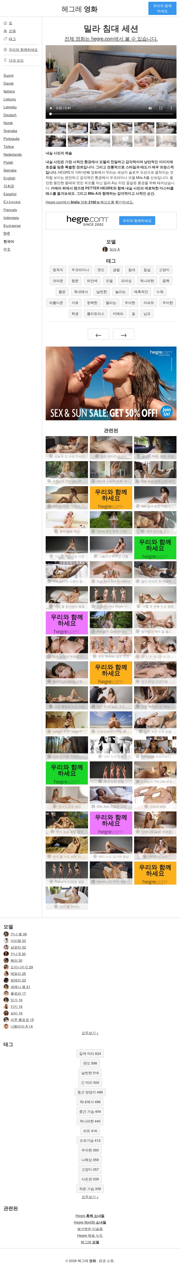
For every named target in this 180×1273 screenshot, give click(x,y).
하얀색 (92, 280)
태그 (12, 38)
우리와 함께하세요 (162, 8)
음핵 (165, 280)
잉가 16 (16, 999)
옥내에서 (81, 291)
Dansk (9, 83)
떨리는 (111, 302)
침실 (147, 269)
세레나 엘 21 (20, 986)
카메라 (118, 313)
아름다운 (56, 302)
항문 (75, 280)
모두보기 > (90, 1032)
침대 (131, 269)
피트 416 (90, 1130)
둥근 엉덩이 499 (90, 1092)
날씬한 (101, 291)
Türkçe (9, 146)
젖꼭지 (58, 269)
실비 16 (16, 1013)
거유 (75, 302)
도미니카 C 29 (22, 966)
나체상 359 (90, 1159)
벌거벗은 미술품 (90, 1228)
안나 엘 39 (19, 934)
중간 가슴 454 (90, 1111)
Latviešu (10, 107)
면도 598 (90, 1063)
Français (10, 209)
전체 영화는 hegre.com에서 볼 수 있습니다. (111, 38)
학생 (75, 313)
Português (12, 138)
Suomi (9, 75)
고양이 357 (90, 1169)
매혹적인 (141, 291)
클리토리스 (95, 313)
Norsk (8, 122)
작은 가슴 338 (90, 1188)
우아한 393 (90, 1150)
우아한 (130, 302)
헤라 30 (16, 960)
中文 (7, 249)
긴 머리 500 (90, 1082)
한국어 (9, 241)
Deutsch (10, 114)
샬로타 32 (18, 947)
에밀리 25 (18, 973)
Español (10, 193)
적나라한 (147, 280)
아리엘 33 (18, 940)
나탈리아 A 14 (22, 1026)
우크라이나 (80, 269)
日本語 (9, 186)
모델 (12, 30)
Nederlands (13, 154)
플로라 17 (18, 993)
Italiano (9, 91)
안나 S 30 (18, 953)
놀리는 (120, 291)
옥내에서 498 (90, 1101)
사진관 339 (90, 1178)
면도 (100, 269)
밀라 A (115, 249)
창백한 (92, 302)
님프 (147, 313)
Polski (8, 162)
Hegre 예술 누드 (90, 1235)
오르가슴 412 (90, 1140)
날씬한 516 (90, 1072)
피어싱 (126, 280)
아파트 (149, 302)
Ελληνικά (12, 201)
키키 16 (16, 1006)
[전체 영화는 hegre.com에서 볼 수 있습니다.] (100, 141)
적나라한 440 (90, 1121)
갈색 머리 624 (90, 1053)
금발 (116, 269)
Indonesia (11, 217)
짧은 (62, 291)
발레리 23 (18, 980)
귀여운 (58, 280)
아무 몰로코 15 (22, 1019)
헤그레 (79, 8)
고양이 (164, 269)
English (9, 178)
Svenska (10, 130)
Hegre (90, 1215)
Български (12, 225)
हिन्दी (7, 233)
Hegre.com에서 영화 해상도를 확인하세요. (90, 202)
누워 (160, 291)
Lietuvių (10, 99)
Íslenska (10, 170)
